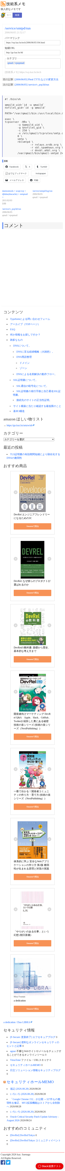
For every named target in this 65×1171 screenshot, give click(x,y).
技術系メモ (16, 4)
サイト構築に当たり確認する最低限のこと (37, 406)
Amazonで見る (32, 526)
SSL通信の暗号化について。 (32, 386)
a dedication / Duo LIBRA (16, 1022)
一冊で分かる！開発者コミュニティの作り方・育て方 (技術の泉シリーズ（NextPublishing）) (32, 795)
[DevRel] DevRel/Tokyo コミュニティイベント (35, 1140)
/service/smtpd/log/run (42, 191)
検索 (17, 15)
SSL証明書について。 (25, 380)
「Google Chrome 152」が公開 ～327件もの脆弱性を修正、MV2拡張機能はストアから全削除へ (33, 1103)
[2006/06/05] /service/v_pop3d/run (32, 84)
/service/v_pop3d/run (11, 209)
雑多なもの (16, 339)
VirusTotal (15, 1060)
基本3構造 (19, 411)
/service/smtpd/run (18, 28)
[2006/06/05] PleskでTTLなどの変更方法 (36, 79)
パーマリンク (12, 38)
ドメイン (25, 363)
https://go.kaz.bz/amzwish (19, 425)
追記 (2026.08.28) (19, 1088)
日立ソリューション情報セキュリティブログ (35, 1070)
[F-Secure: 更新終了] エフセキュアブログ (32, 1037)
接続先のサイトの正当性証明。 (34, 400)
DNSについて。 (22, 345)
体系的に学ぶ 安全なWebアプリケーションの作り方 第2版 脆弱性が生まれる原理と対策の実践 (31, 865)
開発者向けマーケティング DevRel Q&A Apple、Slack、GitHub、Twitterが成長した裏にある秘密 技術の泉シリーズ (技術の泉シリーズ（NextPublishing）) (32, 721)
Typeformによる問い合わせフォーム (30, 319)
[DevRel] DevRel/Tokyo (22, 1135)
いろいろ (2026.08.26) (22, 1111)
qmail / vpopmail (16, 62)
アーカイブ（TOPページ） (25, 324)
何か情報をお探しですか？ (25, 334)
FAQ (12, 329)
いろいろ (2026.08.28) (22, 1094)
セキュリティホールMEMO (25, 1065)
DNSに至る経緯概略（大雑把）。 (35, 351)
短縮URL (10, 48)
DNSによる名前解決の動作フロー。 (36, 374)
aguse (13, 1051)
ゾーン (23, 368)
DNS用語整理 (24, 357)
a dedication (20, 1000)
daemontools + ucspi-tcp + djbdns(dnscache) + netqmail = (15, 194)
